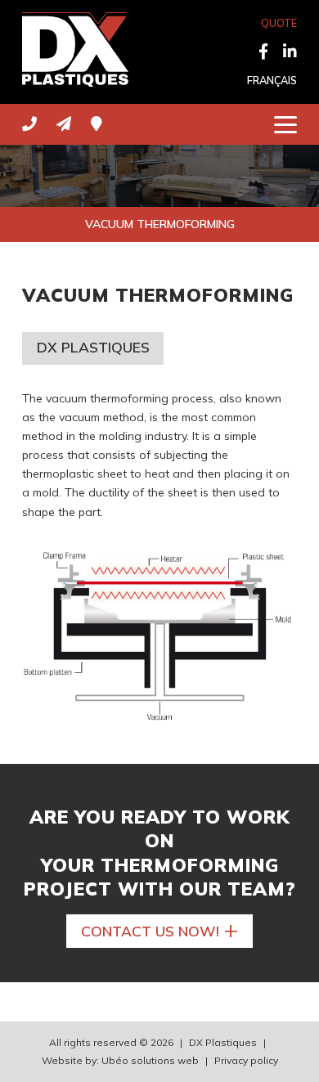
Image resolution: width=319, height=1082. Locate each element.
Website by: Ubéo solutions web (120, 1060)
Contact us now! (160, 929)
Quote (279, 22)
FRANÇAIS (272, 80)
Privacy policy (246, 1060)
